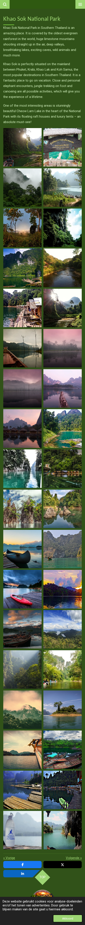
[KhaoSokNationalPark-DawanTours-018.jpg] (62, 469)
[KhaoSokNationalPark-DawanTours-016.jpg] (62, 429)
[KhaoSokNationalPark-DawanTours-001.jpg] (22, 147)
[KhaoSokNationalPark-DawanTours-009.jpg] (22, 308)
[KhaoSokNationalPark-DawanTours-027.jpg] (22, 669)
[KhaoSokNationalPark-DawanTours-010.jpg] (62, 308)
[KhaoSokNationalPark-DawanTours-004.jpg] (62, 187)
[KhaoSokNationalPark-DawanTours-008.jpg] (62, 268)
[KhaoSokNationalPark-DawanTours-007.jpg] (22, 268)
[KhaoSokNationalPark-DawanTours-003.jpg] (22, 187)
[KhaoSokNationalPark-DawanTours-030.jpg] (22, 710)
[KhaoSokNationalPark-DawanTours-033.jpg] (62, 750)
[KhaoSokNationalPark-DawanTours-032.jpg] (22, 790)
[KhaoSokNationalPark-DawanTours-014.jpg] (62, 388)
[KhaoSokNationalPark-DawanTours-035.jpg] (22, 830)
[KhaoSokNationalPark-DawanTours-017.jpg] (22, 469)
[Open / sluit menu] (80, 4)
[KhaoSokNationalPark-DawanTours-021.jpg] (22, 549)
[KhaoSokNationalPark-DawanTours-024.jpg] (62, 589)
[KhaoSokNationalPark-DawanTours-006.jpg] (62, 228)
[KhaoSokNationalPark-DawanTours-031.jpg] (22, 750)
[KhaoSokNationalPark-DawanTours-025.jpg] (22, 629)
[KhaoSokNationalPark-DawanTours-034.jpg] (62, 790)
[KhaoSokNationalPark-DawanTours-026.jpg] (62, 629)
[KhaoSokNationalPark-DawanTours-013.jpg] (22, 388)
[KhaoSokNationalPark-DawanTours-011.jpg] (22, 348)
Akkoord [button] (67, 918)
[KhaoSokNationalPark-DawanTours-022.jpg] (62, 549)
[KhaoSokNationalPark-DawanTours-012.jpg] (62, 348)
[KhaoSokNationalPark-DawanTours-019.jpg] (22, 509)
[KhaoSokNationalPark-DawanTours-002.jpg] (62, 147)
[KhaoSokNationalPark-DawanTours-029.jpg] (62, 710)
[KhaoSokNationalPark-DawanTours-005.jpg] (22, 228)
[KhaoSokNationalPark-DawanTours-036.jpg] (62, 830)
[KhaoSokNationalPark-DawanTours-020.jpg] (62, 509)
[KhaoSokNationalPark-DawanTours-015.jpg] (22, 429)
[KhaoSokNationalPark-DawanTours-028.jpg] (62, 669)
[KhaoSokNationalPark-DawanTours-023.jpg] (22, 589)
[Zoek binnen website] (5, 4)
